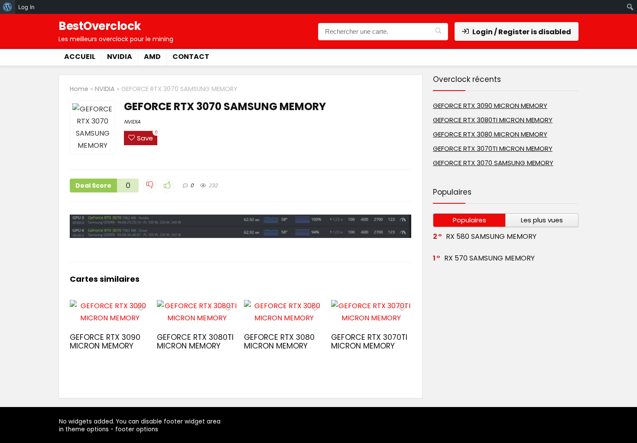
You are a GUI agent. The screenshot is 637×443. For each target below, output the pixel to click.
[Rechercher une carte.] (438, 31)
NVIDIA (119, 57)
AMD (152, 57)
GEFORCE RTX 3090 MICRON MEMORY (105, 341)
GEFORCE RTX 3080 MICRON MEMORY (279, 341)
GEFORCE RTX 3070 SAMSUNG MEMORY (493, 162)
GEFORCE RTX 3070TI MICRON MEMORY (369, 341)
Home (79, 89)
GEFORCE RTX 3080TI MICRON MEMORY (195, 341)
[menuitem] (7, 7)
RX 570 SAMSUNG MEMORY (489, 258)
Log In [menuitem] (26, 6)
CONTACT (190, 57)
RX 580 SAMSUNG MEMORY (491, 236)
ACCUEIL (79, 57)
